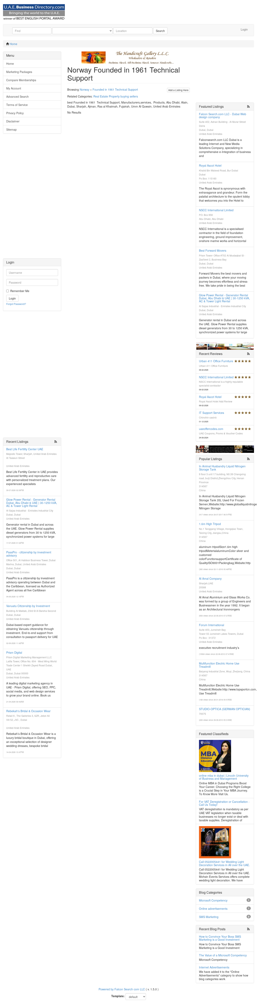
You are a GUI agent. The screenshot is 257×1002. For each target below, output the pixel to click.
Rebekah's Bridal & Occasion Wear (28, 711)
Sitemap (11, 129)
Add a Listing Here (178, 90)
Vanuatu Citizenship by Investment (28, 606)
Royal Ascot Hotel (210, 165)
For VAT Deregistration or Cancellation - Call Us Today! (224, 803)
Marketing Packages (19, 72)
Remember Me (19, 291)
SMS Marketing (208, 917)
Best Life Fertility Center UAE (24, 449)
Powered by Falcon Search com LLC (122, 989)
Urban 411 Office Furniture (216, 361)
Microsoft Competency (213, 900)
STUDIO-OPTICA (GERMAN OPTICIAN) (224, 709)
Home (13, 44)
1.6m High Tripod (210, 524)
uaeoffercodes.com (211, 429)
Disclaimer (12, 121)
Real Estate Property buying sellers (115, 96)
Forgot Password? (16, 304)
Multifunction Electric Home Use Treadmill (219, 664)
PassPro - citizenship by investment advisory (28, 553)
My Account (13, 88)
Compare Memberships (21, 80)
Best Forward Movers (212, 250)
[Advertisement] (32, 198)
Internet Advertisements (214, 967)
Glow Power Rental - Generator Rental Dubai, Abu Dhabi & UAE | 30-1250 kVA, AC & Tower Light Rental (31, 502)
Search (160, 31)
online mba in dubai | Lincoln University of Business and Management (224, 776)
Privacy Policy (15, 113)
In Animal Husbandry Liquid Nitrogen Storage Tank (222, 467)
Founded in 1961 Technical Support (115, 89)
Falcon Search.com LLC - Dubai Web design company (222, 115)
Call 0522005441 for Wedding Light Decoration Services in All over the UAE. (224, 863)
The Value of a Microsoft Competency (223, 955)
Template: (118, 996)
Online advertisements (213, 909)
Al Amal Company (210, 578)
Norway (84, 89)
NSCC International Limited (216, 210)
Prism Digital (14, 652)
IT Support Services (211, 413)
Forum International (211, 625)
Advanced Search (17, 96)
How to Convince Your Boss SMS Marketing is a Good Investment (220, 937)
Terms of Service (17, 105)
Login (244, 29)
